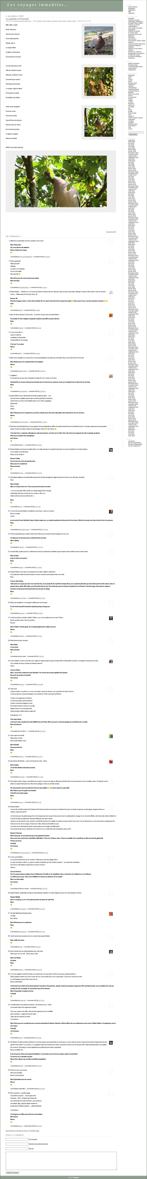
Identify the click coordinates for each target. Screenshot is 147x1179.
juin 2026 (131, 143)
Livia (20, 506)
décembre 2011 (133, 402)
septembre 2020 (133, 241)
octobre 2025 (132, 156)
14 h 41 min (37, 506)
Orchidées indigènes (134, 45)
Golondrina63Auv (24, 287)
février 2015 (132, 344)
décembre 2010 (133, 421)
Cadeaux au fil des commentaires (134, 25)
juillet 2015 (131, 336)
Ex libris (130, 102)
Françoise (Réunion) (24, 852)
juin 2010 (131, 431)
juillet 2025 (131, 161)
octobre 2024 (132, 175)
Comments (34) (111, 232)
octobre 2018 (132, 276)
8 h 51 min (45, 852)
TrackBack (34, 1131)
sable (74, 21)
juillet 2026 (131, 142)
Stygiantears (132, 70)
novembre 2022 (133, 205)
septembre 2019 (133, 260)
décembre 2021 (133, 217)
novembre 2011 (133, 404)
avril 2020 (131, 249)
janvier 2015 (132, 345)
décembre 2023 (133, 186)
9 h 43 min (39, 1066)
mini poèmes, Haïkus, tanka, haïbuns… (137, 41)
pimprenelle (22, 1000)
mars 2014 (131, 360)
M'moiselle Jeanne (24, 529)
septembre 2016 (133, 314)
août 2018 (131, 279)
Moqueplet (131, 119)
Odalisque (131, 13)
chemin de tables (23, 422)
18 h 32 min (42, 598)
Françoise (131, 103)
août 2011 (131, 409)
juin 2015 (131, 338)
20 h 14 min (39, 756)
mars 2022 (131, 213)
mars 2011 (131, 417)
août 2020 (131, 243)
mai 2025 (131, 164)
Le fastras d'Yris (132, 65)
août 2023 (131, 191)
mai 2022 (131, 211)
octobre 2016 (132, 312)
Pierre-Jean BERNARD (25, 256)
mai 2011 (131, 413)
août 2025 (131, 159)
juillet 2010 (131, 429)
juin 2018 (131, 282)
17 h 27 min (40, 547)
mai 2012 (131, 395)
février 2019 (132, 270)
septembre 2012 (133, 388)
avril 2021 (131, 230)
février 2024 (132, 183)
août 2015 (131, 334)
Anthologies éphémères (135, 22)
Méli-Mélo (131, 37)
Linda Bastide (132, 113)
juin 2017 (131, 300)
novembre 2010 (133, 423)
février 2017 (132, 306)
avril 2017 (131, 303)
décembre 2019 (133, 255)
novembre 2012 (133, 385)
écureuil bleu (22, 909)
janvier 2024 (132, 184)
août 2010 (131, 428)
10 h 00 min (44, 888)
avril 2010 (131, 434)
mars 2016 (131, 323)
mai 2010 (131, 432)
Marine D (131, 116)
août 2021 (131, 224)
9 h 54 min (37, 353)
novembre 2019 (133, 257)
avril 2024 (131, 180)
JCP (129, 108)
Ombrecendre (132, 68)
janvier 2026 (132, 151)
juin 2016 (131, 319)
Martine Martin (23, 371)
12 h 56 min (44, 422)
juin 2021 (131, 227)
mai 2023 (131, 195)
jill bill (20, 310)
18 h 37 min (41, 1000)
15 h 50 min (38, 1038)
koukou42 (22, 613)
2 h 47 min (39, 636)
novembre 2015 (133, 330)
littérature (131, 36)
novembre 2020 (133, 238)
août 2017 (131, 296)
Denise (21, 473)
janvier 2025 (132, 170)
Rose (129, 127)
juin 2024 (131, 176)
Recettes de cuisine (134, 55)
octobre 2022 (132, 206)
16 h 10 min (42, 731)
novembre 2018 (133, 274)
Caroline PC (131, 84)
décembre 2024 (133, 172)
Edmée (130, 99)
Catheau (21, 547)
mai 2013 (131, 376)
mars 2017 (131, 304)
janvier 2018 (132, 290)
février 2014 (132, 361)
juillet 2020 (131, 244)
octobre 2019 (132, 259)
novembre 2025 (133, 154)
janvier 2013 (132, 382)
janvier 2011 (132, 420)
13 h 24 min (40, 684)
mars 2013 (131, 379)
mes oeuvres (132, 39)
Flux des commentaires (135, 444)
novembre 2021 (133, 219)
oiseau (49, 21)
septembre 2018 (133, 278)
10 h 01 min (42, 1088)
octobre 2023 (132, 189)
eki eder (21, 756)
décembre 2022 (133, 203)
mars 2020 (131, 251)
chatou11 (21, 684)
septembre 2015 (133, 333)
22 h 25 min (39, 1126)
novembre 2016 (133, 311)
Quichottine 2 (132, 125)
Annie (130, 81)
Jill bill (130, 110)
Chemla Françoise (133, 91)
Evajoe (130, 100)
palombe (54, 21)
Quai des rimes (132, 124)
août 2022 (131, 208)
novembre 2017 (133, 293)
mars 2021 (131, 232)
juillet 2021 (131, 225)
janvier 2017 (132, 308)
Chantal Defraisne (133, 89)
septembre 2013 (133, 369)
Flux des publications (134, 443)
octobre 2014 (132, 350)
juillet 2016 (131, 317)
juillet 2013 (131, 372)
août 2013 (131, 371)
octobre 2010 (132, 425)
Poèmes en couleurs (134, 52)
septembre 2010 (133, 426)
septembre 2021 (133, 222)
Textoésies (131, 58)
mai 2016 (131, 320)
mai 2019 (131, 265)
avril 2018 (131, 285)
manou (21, 802)
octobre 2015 (132, 331)
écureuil (39, 21)
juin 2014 (131, 355)
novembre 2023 (133, 187)
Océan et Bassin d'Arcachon (22, 21)
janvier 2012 (132, 401)
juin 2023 (131, 194)
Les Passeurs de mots (134, 34)
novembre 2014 (133, 349)
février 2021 (132, 233)
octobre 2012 (132, 387)
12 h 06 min (42, 391)
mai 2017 (131, 301)
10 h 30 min (42, 371)
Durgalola (21, 777)
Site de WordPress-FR (134, 446)
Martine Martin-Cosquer (135, 118)
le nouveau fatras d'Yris (135, 66)
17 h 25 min (45, 529)
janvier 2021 (132, 235)
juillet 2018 (131, 281)
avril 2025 (131, 165)
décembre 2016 (133, 309)
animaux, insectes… (134, 20)
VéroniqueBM (23, 391)
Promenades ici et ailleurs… (137, 53)
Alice (129, 78)
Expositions (131, 10)
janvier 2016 (132, 327)
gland (44, 21)
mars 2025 (131, 167)
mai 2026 (131, 145)
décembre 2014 (133, 347)
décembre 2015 (133, 328)
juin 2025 (131, 162)
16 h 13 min (42, 909)
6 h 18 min (38, 947)
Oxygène (131, 122)
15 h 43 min (39, 969)
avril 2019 (131, 266)
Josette (21, 328)
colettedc (21, 636)
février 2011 (132, 418)
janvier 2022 (132, 216)
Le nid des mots (133, 33)
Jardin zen (131, 105)
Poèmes (130, 50)
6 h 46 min (44, 287)
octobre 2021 (132, 221)
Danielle (130, 92)
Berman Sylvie (132, 83)
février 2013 (132, 380)
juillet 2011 (131, 410)
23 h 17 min (42, 931)
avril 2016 (131, 322)
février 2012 (132, 399)
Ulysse (130, 129)
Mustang (131, 121)
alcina (20, 1038)
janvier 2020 (132, 254)
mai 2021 (131, 228)
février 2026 (132, 149)
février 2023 (132, 200)
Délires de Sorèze (133, 94)
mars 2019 (131, 268)
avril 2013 (131, 377)
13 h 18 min (39, 445)
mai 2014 (131, 357)
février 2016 (132, 325)
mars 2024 (131, 181)
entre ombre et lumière (135, 28)
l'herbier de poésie (134, 31)
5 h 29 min (47, 256)
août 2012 (131, 390)
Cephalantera (132, 88)
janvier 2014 (132, 363)
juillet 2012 (131, 391)
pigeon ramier (62, 21)
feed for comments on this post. (17, 1131)
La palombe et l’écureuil (17, 19)
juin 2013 (131, 374)
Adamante (131, 75)
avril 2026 (131, 146)
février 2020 (132, 252)
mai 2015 (131, 339)
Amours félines (132, 7)
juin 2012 (131, 393)
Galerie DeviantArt (133, 63)
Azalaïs (21, 567)
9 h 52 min (38, 328)
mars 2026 (131, 148)
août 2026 (131, 140)
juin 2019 (131, 263)
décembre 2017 (133, 292)
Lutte (129, 11)
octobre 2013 (132, 368)
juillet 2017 (131, 298)
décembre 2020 (133, 236)
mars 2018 (131, 287)
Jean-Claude (22, 598)
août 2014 (131, 353)
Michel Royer (22, 931)
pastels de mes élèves (135, 48)
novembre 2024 (133, 173)
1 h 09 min (40, 613)
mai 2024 (131, 178)
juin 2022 (131, 210)
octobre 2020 (132, 240)
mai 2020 (131, 248)
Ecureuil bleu (132, 97)
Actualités (131, 18)
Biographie (131, 8)
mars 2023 (131, 198)
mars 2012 (131, 398)
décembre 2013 (133, 365)
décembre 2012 (133, 383)
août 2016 (131, 315)
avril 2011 (131, 415)
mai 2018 (131, 284)
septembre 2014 (133, 352)
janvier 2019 (132, 271)
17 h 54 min (39, 567)
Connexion (131, 441)
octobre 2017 (132, 295)
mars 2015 (131, 342)
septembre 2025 (133, 157)
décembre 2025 (133, 153)
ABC (20, 353)
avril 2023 (131, 197)
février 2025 (132, 168)
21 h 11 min (40, 777)
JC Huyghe (131, 107)
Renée (21, 969)
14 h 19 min (39, 473)
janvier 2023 (132, 202)
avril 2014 (131, 358)
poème (69, 21)
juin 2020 (131, 246)
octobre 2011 (132, 406)
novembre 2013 (133, 366)
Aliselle (21, 1066)
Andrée (130, 80)
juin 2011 (131, 412)
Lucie (129, 114)
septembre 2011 (133, 407)
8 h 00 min (38, 802)
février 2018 (132, 289)
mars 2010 (131, 436)
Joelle (20, 947)
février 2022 (132, 214)
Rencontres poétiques (134, 56)
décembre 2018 (133, 273)
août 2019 (131, 262)
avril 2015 (131, 341)
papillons (131, 47)
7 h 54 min (41, 656)
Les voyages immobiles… (38, 4)
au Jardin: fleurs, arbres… (136, 23)
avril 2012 (131, 396)
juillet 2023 (131, 192)
